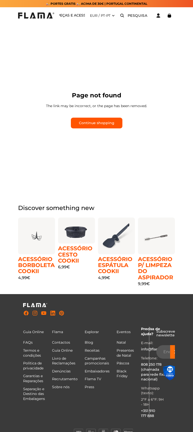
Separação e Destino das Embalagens (34, 394)
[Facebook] (26, 313)
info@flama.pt (153, 349)
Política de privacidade (33, 366)
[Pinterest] (62, 313)
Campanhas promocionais (97, 361)
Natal (121, 342)
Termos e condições (32, 353)
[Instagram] (35, 313)
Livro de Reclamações (63, 361)
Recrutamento (65, 379)
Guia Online (62, 350)
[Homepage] (36, 15)
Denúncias (61, 371)
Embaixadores (97, 371)
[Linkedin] (53, 313)
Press (89, 387)
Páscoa (123, 363)
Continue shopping (96, 123)
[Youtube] (44, 313)
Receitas (92, 350)
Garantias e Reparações (33, 378)
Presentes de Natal (125, 353)
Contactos (61, 342)
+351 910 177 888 (148, 413)
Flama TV (93, 379)
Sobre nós (61, 387)
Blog (89, 342)
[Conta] (158, 15)
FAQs (28, 342)
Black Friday (122, 373)
